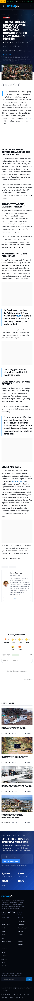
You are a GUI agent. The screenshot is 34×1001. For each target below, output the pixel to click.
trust (18, 316)
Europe (4, 567)
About (3, 952)
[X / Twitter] (4, 913)
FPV (19, 938)
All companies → (6, 941)
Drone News (22, 921)
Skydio (3, 928)
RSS (23, 997)
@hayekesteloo (15, 594)
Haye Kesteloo (16, 573)
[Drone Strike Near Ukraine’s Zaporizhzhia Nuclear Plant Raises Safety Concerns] (17, 803)
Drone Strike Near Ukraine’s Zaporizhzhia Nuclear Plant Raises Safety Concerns (12, 815)
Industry (20, 944)
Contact (4, 955)
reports (28, 118)
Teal (3, 938)
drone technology (18, 481)
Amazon (4, 934)
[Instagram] (19, 913)
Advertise (4, 959)
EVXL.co (12, 588)
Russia (12, 567)
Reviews (20, 941)
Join (29, 979)
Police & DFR (22, 931)
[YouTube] (14, 913)
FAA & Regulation (23, 928)
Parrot (3, 931)
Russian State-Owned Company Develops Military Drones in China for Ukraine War (17, 786)
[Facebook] (9, 913)
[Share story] (8, 85)
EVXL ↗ (4, 966)
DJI (2, 921)
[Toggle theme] (30, 6)
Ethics (3, 962)
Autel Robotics (6, 924)
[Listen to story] (13, 85)
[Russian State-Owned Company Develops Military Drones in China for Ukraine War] (17, 774)
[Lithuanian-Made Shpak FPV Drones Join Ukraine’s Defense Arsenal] (17, 745)
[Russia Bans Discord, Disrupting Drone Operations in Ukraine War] (17, 716)
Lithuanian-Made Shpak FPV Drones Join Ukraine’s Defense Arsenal (15, 756)
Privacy (4, 997)
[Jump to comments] (18, 85)
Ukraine (13, 13)
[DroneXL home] (13, 6)
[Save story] (4, 85)
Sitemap (17, 997)
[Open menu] (4, 6)
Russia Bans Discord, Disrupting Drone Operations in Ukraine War (14, 727)
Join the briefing (11, 861)
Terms (11, 997)
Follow (17, 599)
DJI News (21, 924)
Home (4, 13)
